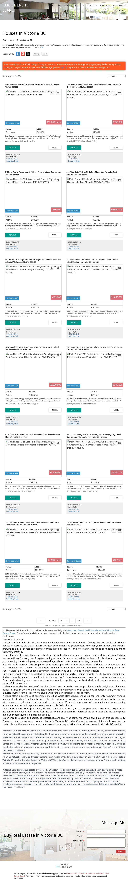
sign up (63, 67)
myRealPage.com (64, 867)
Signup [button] (36, 54)
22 (79, 620)
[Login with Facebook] (18, 54)
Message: (78, 840)
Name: (79, 831)
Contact (121, 10)
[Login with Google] (23, 54)
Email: (80, 836)
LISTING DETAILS (12, 147)
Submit (121, 852)
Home (51, 5)
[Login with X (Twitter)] (28, 54)
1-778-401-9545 (11, 159)
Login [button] (45, 54)
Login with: (8, 54)
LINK (42, 47)
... (72, 620)
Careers (105, 5)
